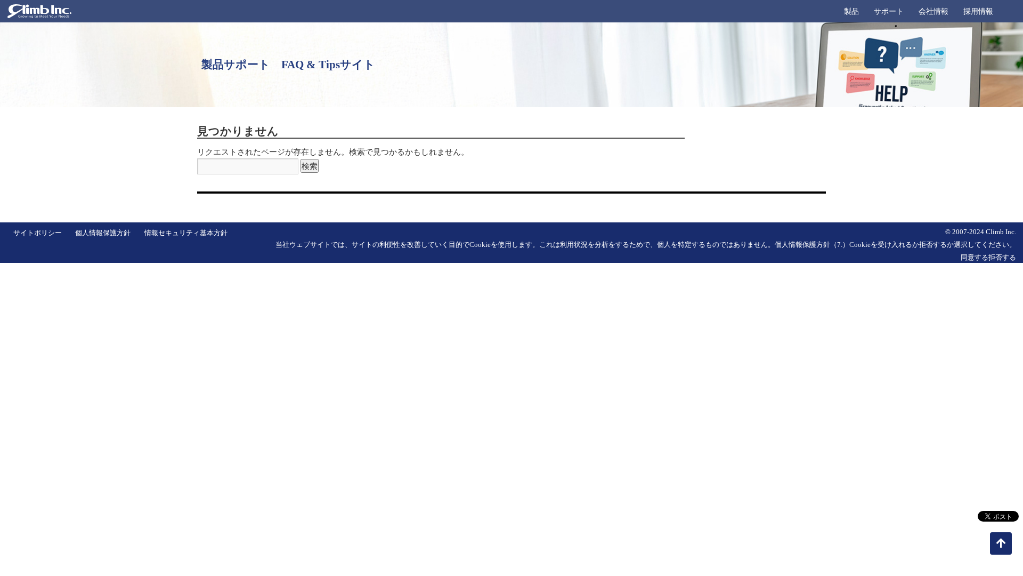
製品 (851, 11)
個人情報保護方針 (103, 233)
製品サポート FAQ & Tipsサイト (288, 64)
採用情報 (978, 11)
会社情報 (933, 11)
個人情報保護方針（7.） (812, 245)
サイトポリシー (37, 233)
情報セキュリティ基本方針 (186, 233)
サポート (889, 11)
